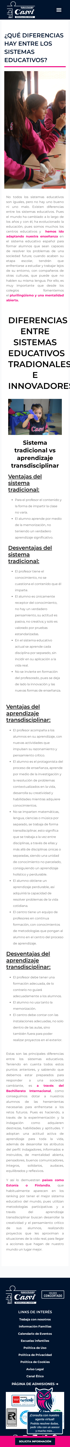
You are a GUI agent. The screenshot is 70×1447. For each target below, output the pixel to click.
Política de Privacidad (35, 1355)
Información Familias (35, 1326)
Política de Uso (35, 1348)
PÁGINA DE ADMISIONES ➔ (35, 1384)
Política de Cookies (35, 1362)
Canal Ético (35, 1376)
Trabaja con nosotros (35, 1319)
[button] (59, 10)
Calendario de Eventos (35, 1334)
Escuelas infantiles (35, 1341)
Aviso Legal (35, 1369)
